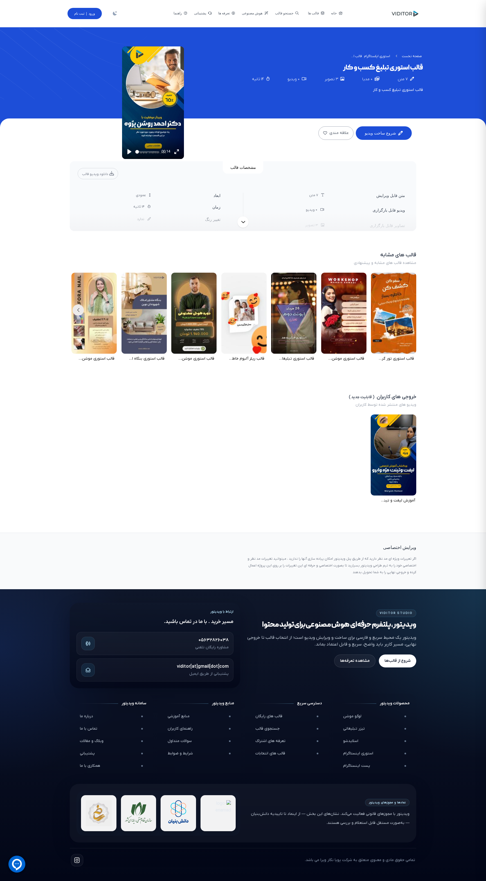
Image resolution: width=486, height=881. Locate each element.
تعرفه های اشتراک (270, 741)
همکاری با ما (90, 765)
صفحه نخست (412, 56)
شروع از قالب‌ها (397, 660)
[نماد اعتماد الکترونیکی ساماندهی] (98, 813)
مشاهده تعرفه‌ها (355, 660)
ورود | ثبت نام (84, 13)
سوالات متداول (180, 741)
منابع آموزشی (179, 716)
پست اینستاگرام (356, 765)
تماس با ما (88, 728)
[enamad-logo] (218, 813)
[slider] (147, 151)
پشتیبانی (87, 753)
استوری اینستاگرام (358, 753)
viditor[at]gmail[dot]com (203, 666)
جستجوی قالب (267, 728)
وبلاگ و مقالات (92, 741)
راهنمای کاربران (180, 728)
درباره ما (86, 716)
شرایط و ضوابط (180, 753)
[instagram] (77, 860)
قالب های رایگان (268, 716)
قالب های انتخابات (270, 753)
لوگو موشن (352, 716)
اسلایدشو (350, 741)
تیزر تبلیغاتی (354, 728)
